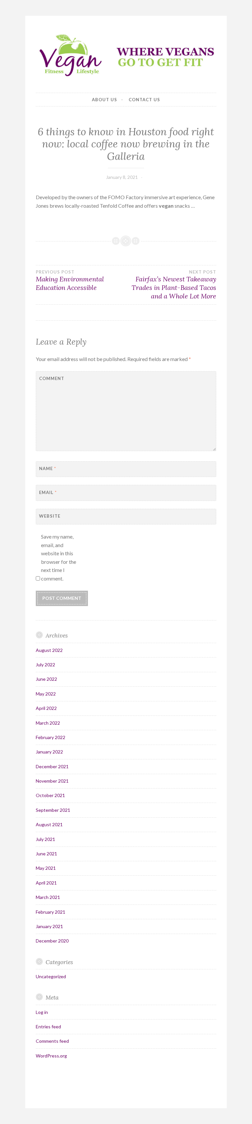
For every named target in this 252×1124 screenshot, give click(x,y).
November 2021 (52, 781)
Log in (42, 1012)
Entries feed (48, 1026)
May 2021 (46, 868)
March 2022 (48, 723)
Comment (51, 378)
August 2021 (49, 824)
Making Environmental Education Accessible (70, 280)
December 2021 (52, 766)
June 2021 (46, 853)
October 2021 (50, 795)
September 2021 (53, 810)
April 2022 (46, 708)
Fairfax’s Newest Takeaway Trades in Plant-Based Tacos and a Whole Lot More (174, 284)
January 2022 (49, 751)
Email (48, 492)
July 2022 (45, 664)
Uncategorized (51, 976)
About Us (104, 99)
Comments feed (52, 1041)
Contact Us (144, 99)
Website (49, 516)
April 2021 (46, 883)
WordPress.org (51, 1055)
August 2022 (49, 650)
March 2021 (48, 897)
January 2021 (49, 926)
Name (47, 468)
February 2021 (50, 912)
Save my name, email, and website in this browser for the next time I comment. (58, 557)
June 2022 (46, 679)
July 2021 (45, 839)
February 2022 (50, 737)
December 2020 (52, 940)
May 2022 (46, 693)
